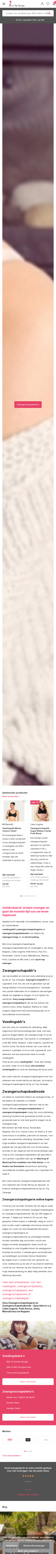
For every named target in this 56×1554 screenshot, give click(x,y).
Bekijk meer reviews (28, 1494)
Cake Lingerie (36, 824)
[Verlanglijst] (47, 4)
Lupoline (12, 959)
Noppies (6, 951)
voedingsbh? (26, 1062)
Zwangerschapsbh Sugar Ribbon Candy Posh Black (40, 831)
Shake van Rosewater (13, 1166)
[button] (26, 783)
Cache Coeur (20, 955)
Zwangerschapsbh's (36, 979)
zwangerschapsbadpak (14, 1112)
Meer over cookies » (28, 1551)
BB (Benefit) (7, 824)
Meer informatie (28, 1381)
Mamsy (45, 955)
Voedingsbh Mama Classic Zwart (11, 829)
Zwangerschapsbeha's (28, 404)
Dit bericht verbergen (34, 1545)
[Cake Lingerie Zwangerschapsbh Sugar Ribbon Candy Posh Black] (42, 810)
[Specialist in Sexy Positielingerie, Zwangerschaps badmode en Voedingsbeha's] (24, 4)
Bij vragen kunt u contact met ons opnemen (23, 1260)
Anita (50, 948)
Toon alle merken (11, 1455)
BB (21, 959)
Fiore (4, 959)
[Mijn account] (42, 4)
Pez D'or (43, 951)
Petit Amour (31, 951)
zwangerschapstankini (29, 1108)
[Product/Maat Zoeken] (49, 13)
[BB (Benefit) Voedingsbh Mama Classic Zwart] (14, 810)
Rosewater (7, 955)
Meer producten (10, 796)
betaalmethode (34, 1229)
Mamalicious (34, 955)
